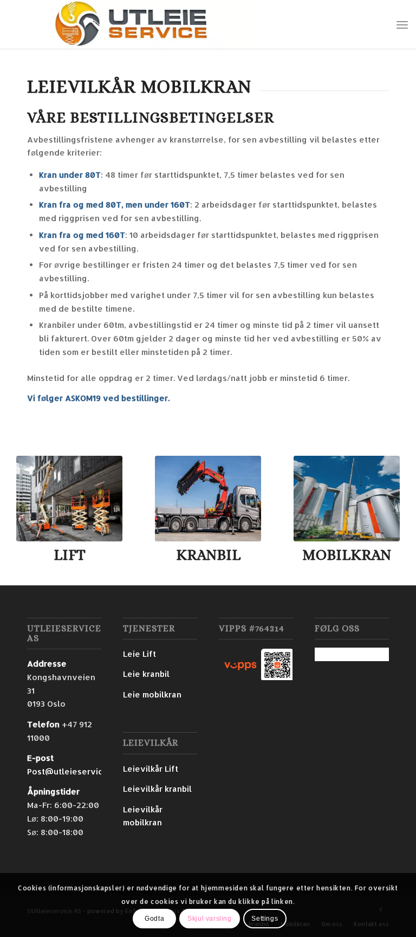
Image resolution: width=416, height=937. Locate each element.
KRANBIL (208, 555)
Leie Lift (139, 654)
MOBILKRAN (346, 555)
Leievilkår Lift (150, 769)
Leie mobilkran (152, 694)
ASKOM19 (83, 398)
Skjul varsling (209, 918)
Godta (154, 918)
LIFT (70, 555)
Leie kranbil (146, 674)
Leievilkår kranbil (157, 789)
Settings (264, 918)
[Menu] (402, 24)
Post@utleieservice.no (73, 771)
